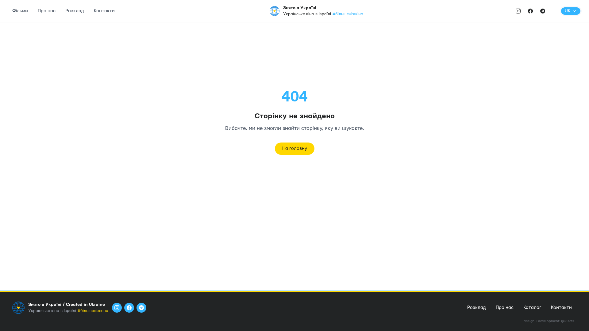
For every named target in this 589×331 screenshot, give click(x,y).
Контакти (104, 11)
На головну (294, 148)
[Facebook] (530, 11)
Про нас (47, 11)
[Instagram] (518, 11)
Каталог (532, 307)
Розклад (74, 11)
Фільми (20, 11)
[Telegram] (543, 11)
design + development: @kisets (549, 321)
